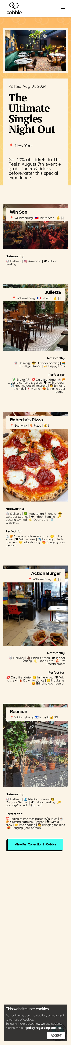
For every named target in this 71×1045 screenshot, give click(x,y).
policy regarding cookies (44, 1028)
